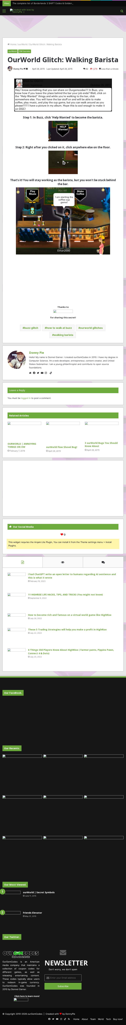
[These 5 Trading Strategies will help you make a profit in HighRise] (17, 637)
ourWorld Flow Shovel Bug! (61, 447)
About (85, 1019)
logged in (26, 398)
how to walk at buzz (59, 327)
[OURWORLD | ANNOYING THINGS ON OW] (24, 431)
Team (93, 1019)
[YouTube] (43, 373)
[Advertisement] (63, 26)
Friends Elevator (32, 912)
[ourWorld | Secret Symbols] (11, 900)
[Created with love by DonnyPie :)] (25, 11)
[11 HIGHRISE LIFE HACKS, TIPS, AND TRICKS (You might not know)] (17, 602)
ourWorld (22, 44)
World (101, 1019)
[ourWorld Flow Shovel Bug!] (63, 433)
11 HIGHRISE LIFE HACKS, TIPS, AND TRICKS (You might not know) (65, 594)
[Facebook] (35, 373)
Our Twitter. (12, 937)
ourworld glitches (91, 327)
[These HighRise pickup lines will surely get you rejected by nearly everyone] (22, 847)
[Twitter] (39, 373)
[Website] (31, 373)
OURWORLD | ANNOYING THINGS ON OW (22, 445)
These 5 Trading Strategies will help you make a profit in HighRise (67, 629)
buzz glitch (31, 327)
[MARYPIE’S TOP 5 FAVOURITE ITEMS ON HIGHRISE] (104, 856)
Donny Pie (18, 69)
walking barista (63, 335)
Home (13, 44)
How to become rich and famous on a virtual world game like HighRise (69, 614)
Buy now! (118, 1019)
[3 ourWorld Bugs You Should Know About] (101, 431)
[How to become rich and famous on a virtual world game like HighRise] (17, 619)
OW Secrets (24, 51)
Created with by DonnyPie (60, 1014)
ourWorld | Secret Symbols (39, 892)
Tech (108, 1019)
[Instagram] (47, 373)
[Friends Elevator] (11, 920)
